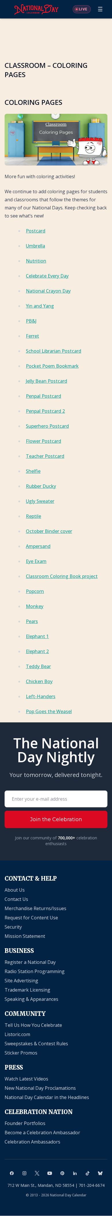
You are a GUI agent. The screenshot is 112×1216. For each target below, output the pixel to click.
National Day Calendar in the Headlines (47, 1097)
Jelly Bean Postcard (46, 381)
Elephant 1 (37, 636)
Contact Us (16, 899)
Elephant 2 (37, 651)
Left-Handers (40, 696)
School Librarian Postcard (53, 351)
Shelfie (33, 471)
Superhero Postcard (47, 426)
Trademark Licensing (27, 990)
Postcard (35, 231)
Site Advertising (21, 980)
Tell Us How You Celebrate (33, 1025)
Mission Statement (25, 936)
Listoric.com (17, 1034)
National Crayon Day (48, 291)
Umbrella (35, 246)
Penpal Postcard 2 (45, 411)
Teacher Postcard (45, 456)
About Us (15, 890)
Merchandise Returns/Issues (35, 908)
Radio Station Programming (35, 971)
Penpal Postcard (43, 396)
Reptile (33, 516)
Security (13, 927)
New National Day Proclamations (40, 1088)
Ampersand (38, 546)
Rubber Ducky (41, 486)
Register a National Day (30, 962)
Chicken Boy (39, 681)
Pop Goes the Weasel (49, 711)
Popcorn (35, 591)
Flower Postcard (43, 441)
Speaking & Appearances (31, 999)
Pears (32, 621)
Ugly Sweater (40, 501)
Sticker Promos (21, 1053)
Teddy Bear (38, 666)
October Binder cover (49, 531)
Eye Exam (36, 561)
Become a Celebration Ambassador (42, 1132)
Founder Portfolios (25, 1123)
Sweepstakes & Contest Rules (36, 1043)
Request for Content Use (31, 917)
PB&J (31, 321)
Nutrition (36, 261)
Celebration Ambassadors (32, 1142)
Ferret (32, 336)
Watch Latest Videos (26, 1079)
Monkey (34, 606)
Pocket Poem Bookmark (52, 366)
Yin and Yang (40, 306)
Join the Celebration (56, 819)
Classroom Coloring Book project (62, 576)
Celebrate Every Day (47, 276)
